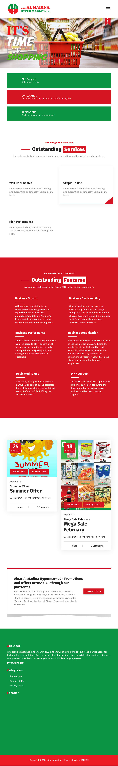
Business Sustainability (84, 298)
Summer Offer (39, 471)
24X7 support (79, 373)
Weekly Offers (93, 504)
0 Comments (43, 507)
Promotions (19, 471)
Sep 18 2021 (69, 514)
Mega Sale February (77, 519)
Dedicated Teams (27, 373)
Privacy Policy (15, 663)
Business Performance (30, 332)
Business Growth (26, 298)
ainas (20, 507)
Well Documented (21, 183)
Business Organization (83, 332)
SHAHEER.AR (82, 760)
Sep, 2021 (15, 448)
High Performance (21, 221)
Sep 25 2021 (15, 481)
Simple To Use (72, 183)
